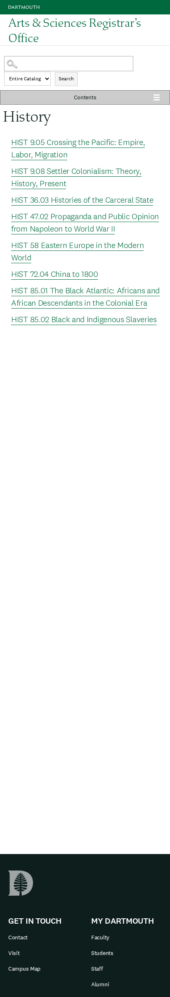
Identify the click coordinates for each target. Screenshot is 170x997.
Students (102, 953)
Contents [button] (85, 97)
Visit (14, 953)
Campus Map (24, 968)
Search (66, 78)
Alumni (100, 984)
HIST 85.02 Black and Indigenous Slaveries (84, 319)
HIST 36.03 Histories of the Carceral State (82, 199)
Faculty (100, 937)
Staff (97, 968)
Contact (18, 937)
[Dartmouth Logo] (24, 7)
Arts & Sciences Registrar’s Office (74, 30)
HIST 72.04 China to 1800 (54, 274)
